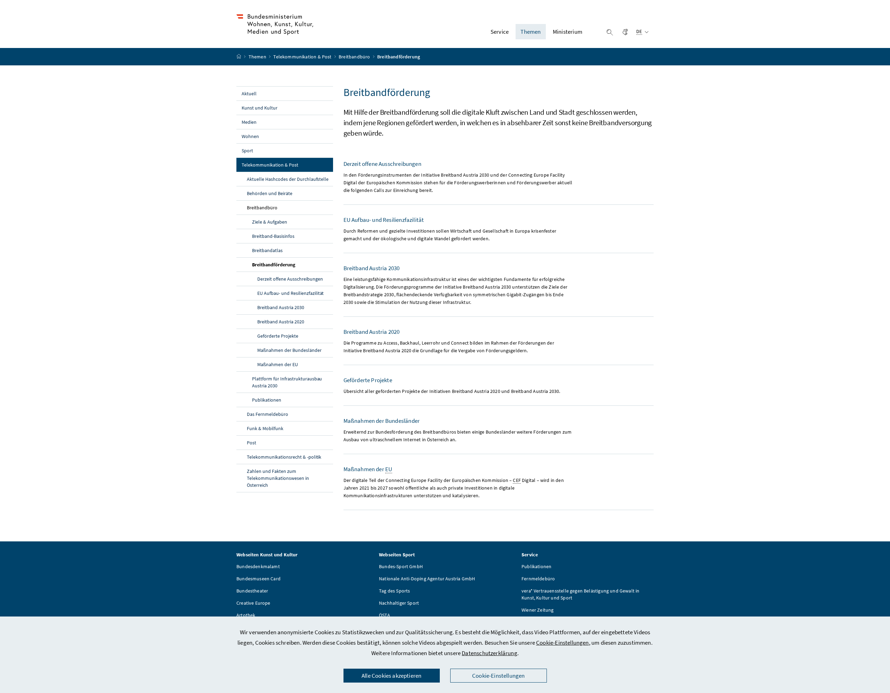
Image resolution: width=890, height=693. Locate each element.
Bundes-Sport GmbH (401, 566)
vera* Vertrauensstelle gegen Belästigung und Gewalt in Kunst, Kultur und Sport (580, 594)
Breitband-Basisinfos (273, 236)
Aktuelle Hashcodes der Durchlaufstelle (288, 179)
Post (251, 443)
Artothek (245, 615)
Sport (247, 150)
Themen (258, 57)
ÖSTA (384, 615)
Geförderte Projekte (277, 336)
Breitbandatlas (267, 250)
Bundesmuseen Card (258, 578)
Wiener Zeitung (537, 610)
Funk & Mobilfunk (265, 428)
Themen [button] (530, 31)
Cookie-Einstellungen (562, 642)
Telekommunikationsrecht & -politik (284, 457)
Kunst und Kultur (259, 108)
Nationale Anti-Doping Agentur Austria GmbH (427, 578)
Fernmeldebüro (538, 578)
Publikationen (266, 400)
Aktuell (249, 93)
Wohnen (250, 136)
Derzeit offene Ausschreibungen (290, 279)
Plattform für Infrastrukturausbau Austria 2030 (287, 382)
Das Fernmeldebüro (267, 414)
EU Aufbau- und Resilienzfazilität (290, 293)
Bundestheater (252, 591)
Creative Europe (253, 603)
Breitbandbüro (355, 57)
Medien (249, 122)
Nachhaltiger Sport (399, 603)
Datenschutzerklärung (489, 653)
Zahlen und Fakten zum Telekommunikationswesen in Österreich (278, 478)
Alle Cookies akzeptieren (391, 675)
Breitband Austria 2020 (280, 322)
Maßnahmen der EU (277, 364)
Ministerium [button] (567, 31)
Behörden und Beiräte (269, 193)
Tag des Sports (394, 591)
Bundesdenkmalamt (258, 566)
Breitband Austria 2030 (280, 307)
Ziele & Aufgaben (269, 222)
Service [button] (500, 31)
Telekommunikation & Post (302, 57)
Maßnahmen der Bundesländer (289, 350)
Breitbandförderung (289, 264)
